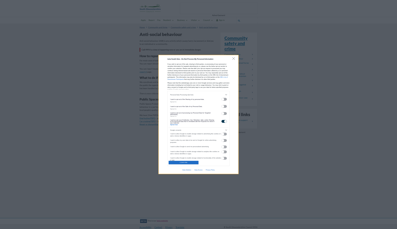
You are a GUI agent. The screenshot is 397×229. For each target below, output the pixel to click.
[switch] (224, 99)
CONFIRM (183, 162)
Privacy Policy (210, 170)
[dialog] (198, 114)
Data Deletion (186, 170)
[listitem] (198, 95)
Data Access (198, 170)
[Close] (234, 59)
